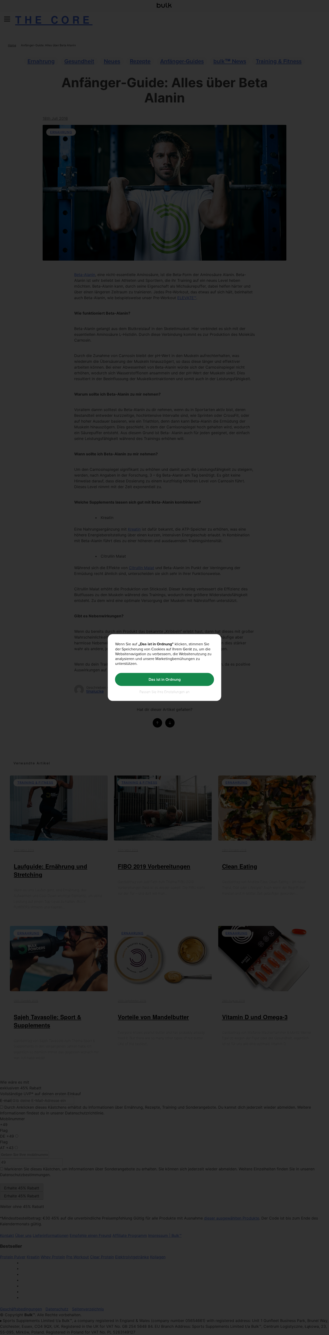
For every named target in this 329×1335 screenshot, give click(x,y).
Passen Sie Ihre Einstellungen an (164, 691)
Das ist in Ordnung (165, 679)
